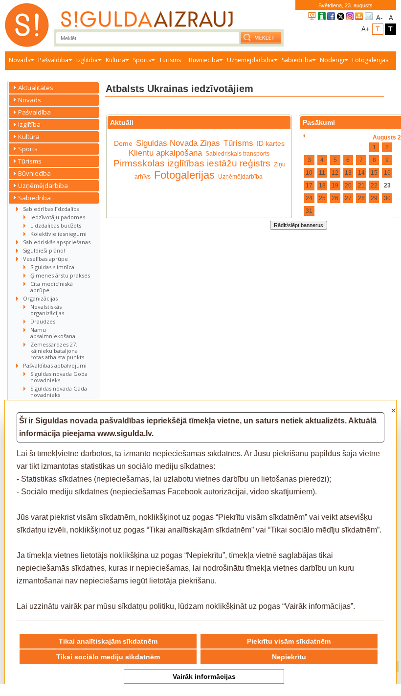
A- (379, 18)
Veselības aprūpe (45, 258)
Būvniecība (204, 60)
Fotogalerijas (370, 60)
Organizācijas (40, 298)
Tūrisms (170, 60)
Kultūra (115, 60)
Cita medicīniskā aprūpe (51, 287)
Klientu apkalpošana (165, 153)
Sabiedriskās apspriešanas (56, 242)
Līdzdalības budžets (55, 225)
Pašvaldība (53, 60)
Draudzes (42, 321)
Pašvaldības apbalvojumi (55, 365)
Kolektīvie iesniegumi (58, 233)
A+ (365, 29)
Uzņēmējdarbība (250, 60)
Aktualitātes (35, 87)
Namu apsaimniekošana (52, 333)
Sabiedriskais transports (237, 153)
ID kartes (271, 143)
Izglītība (87, 60)
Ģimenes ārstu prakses (60, 275)
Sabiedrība (297, 60)
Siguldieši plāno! (44, 250)
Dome (123, 143)
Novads (19, 60)
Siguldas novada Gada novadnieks (58, 391)
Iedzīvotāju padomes (57, 217)
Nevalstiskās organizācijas (47, 310)
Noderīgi (332, 60)
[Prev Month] (304, 136)
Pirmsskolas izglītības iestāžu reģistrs (191, 163)
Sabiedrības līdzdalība (51, 208)
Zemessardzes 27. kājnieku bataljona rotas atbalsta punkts (57, 351)
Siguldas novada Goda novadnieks (59, 377)
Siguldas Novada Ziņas (178, 143)
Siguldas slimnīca (52, 267)
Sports (142, 60)
